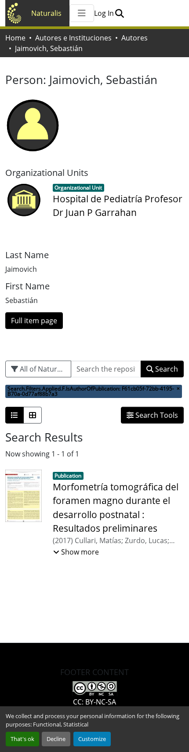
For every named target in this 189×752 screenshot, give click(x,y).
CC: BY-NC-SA (94, 702)
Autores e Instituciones (73, 38)
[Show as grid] (32, 415)
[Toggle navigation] (81, 13)
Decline (56, 739)
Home (15, 38)
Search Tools (156, 415)
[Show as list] (14, 415)
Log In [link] (104, 13)
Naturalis (46, 13)
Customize (92, 739)
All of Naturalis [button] (43, 369)
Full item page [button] (34, 320)
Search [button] (165, 369)
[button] (119, 13)
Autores (134, 38)
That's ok (22, 739)
